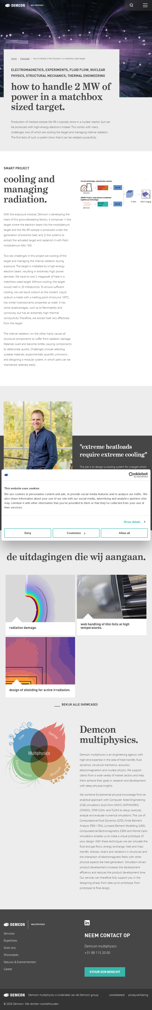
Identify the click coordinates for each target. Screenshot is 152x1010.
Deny (27, 533)
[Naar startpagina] (35, 924)
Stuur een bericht (105, 972)
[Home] (23, 5)
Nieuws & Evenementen (20, 962)
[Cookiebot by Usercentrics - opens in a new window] (131, 475)
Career (8, 969)
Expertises (10, 941)
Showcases (25, 58)
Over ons (10, 948)
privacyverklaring (138, 995)
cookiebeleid (117, 995)
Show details (132, 521)
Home (14, 58)
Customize (74, 533)
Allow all (124, 533)
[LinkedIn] (87, 922)
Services (9, 934)
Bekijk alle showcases (80, 704)
